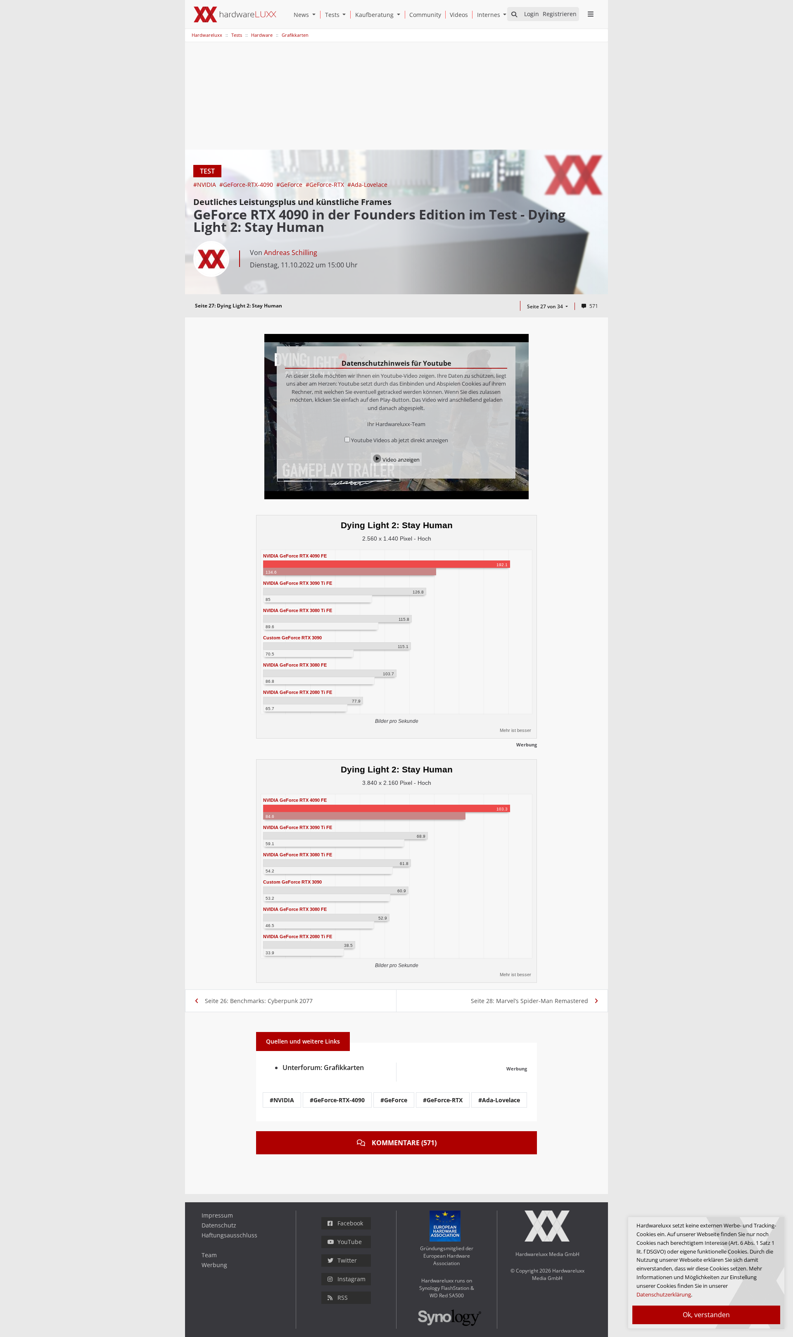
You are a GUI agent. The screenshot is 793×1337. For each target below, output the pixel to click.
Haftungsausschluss (229, 1235)
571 (593, 306)
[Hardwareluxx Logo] (235, 14)
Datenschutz (219, 1225)
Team (209, 1255)
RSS (342, 1297)
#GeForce (290, 184)
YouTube (349, 1242)
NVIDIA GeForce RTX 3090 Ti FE (297, 583)
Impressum (217, 1215)
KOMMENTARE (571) (404, 1142)
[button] (316, 15)
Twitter (347, 1260)
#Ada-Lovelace (367, 184)
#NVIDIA (205, 184)
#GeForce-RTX (326, 184)
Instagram (351, 1279)
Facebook (350, 1223)
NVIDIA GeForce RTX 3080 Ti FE (297, 610)
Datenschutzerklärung (663, 1294)
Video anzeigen (400, 459)
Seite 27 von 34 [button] (545, 306)
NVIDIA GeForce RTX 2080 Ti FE (297, 692)
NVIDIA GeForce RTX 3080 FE (295, 665)
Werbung (214, 1265)
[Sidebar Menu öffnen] (590, 14)
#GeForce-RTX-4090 (247, 184)
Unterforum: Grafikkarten (323, 1067)
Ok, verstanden (706, 1314)
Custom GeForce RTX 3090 (292, 637)
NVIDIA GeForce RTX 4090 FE (295, 555)
